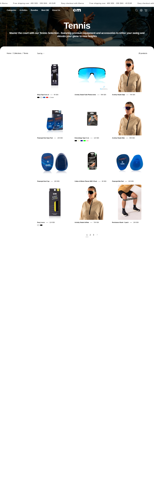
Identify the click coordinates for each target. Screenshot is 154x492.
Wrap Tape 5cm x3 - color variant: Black (38, 97)
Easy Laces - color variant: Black (41, 225)
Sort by (40, 53)
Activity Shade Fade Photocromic (85, 94)
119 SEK (96, 138)
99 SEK (56, 94)
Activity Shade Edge (118, 94)
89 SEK (104, 181)
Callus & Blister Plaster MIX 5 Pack (86, 181)
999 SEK (103, 94)
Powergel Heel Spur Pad (45, 138)
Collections (17, 53)
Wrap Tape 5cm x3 (43, 94)
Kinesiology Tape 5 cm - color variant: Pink (87, 140)
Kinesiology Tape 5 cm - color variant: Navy (81, 140)
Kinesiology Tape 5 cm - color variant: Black (76, 140)
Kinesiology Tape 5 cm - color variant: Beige (79, 140)
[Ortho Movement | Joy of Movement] (77, 10)
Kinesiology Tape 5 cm (82, 138)
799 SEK (132, 94)
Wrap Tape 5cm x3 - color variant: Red (47, 97)
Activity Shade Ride (118, 138)
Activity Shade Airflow (82, 222)
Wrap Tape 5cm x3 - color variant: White (41, 97)
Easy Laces (41, 222)
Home (9, 53)
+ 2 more (51, 97)
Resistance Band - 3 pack (120, 222)
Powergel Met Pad (118, 181)
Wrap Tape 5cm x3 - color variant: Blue (44, 97)
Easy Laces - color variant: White (38, 225)
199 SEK (60, 138)
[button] (56, 10)
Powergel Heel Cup (43, 181)
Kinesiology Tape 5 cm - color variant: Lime (84, 140)
